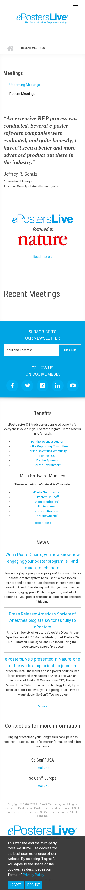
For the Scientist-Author (47, 441)
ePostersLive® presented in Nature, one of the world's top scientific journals (42, 662)
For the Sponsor (47, 460)
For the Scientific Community (47, 451)
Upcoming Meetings (24, 85)
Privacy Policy (33, 875)
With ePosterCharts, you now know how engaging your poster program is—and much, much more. (42, 561)
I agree (16, 885)
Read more (42, 523)
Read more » (42, 257)
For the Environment (47, 465)
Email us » (42, 768)
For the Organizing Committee (47, 446)
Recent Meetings (22, 94)
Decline (33, 885)
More (42, 706)
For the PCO (47, 455)
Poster (47, 492)
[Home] (42, 18)
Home (10, 48)
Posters (47, 497)
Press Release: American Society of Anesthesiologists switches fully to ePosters (42, 620)
